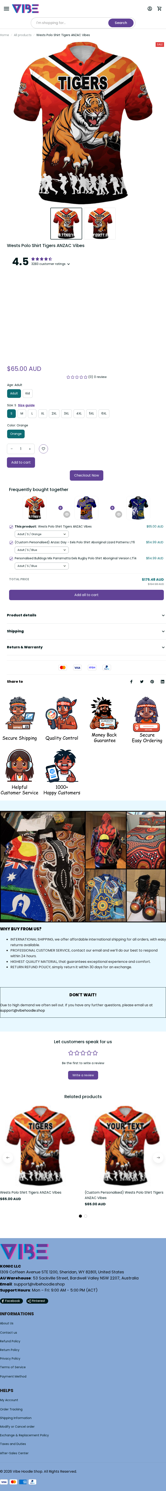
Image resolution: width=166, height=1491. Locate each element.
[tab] (80, 1216)
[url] (39, 1284)
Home (4, 35)
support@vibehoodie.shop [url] (22, 1010)
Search (121, 22)
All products (23, 35)
